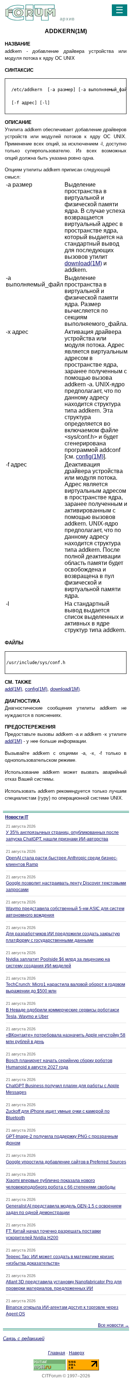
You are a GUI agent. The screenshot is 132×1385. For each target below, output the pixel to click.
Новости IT (16, 817)
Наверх (76, 1352)
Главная (56, 1352)
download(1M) (83, 263)
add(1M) (13, 689)
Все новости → (113, 1325)
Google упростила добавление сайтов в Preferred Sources (66, 1161)
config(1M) (89, 456)
